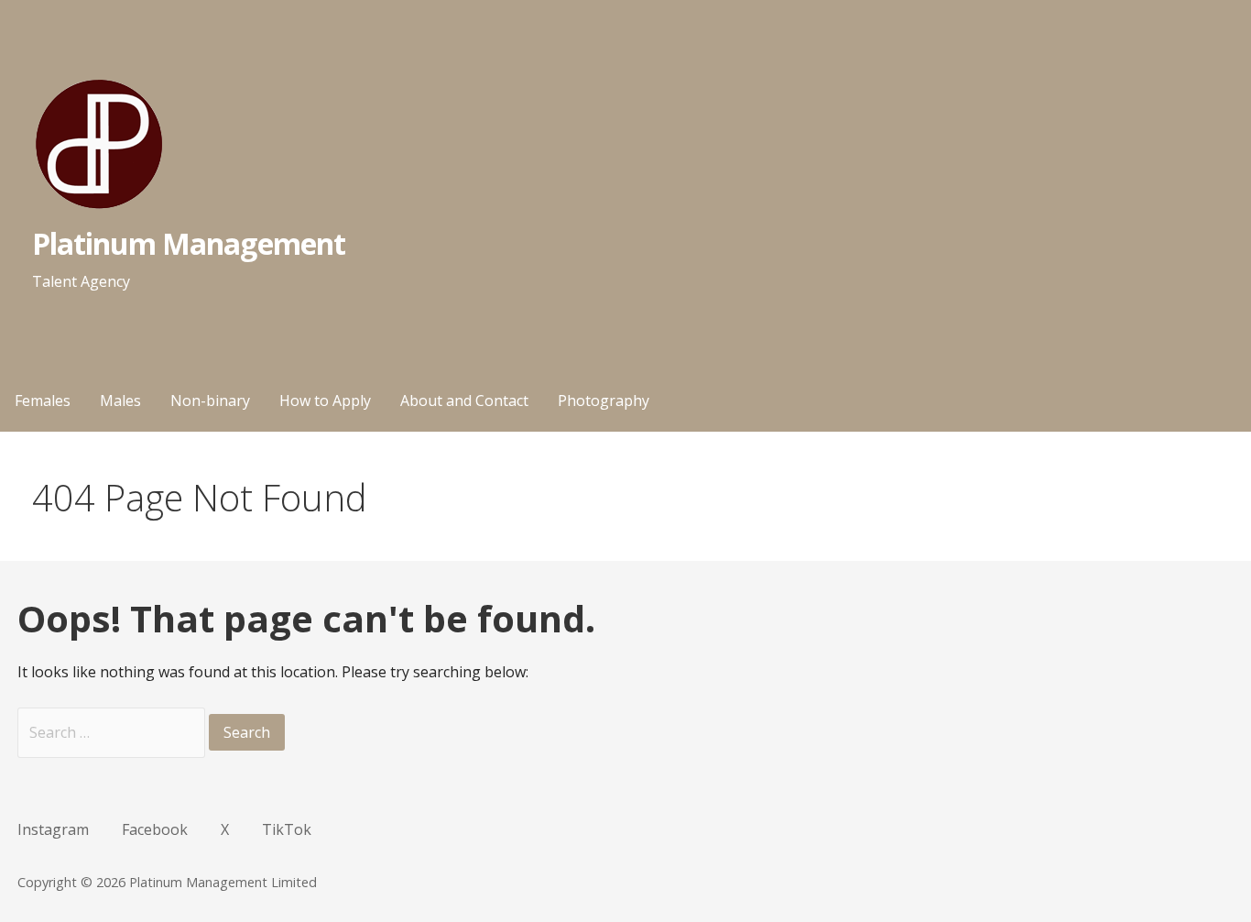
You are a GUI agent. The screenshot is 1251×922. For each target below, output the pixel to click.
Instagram (53, 829)
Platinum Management (188, 243)
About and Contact (464, 400)
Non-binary (210, 400)
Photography (603, 400)
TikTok (286, 829)
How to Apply (325, 400)
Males (120, 400)
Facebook (155, 829)
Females (43, 400)
